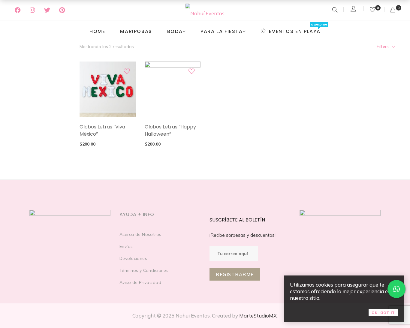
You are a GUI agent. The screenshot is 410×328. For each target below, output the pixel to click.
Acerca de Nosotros (140, 234)
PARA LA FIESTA (221, 31)
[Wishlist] (373, 10)
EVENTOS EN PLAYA (295, 31)
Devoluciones (133, 258)
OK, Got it (383, 312)
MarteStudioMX (258, 315)
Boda (174, 31)
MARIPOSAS (136, 31)
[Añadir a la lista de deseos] (127, 71)
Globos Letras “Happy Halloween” (170, 130)
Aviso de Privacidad (140, 282)
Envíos (126, 246)
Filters (383, 46)
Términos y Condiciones (143, 270)
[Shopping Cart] (392, 10)
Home (97, 31)
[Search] (335, 10)
